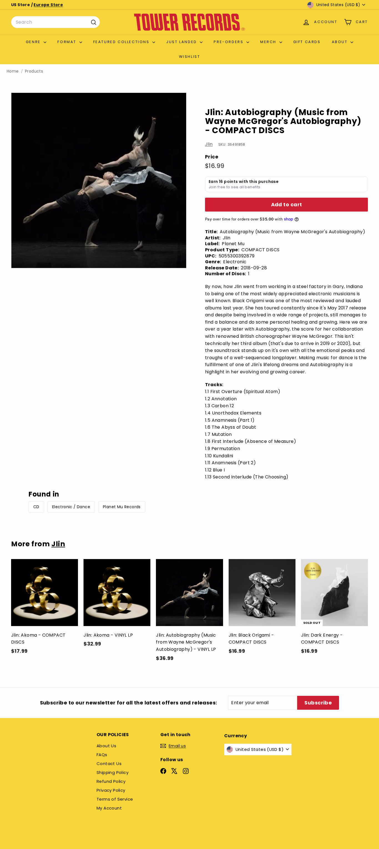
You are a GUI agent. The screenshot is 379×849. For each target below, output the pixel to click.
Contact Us (109, 763)
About (340, 41)
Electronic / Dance (71, 507)
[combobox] (55, 22)
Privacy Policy (111, 790)
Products (34, 71)
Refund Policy (111, 781)
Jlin (209, 144)
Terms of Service (115, 799)
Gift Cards (307, 41)
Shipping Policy (112, 772)
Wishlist (189, 56)
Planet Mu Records (122, 507)
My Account (109, 808)
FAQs (102, 755)
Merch (269, 41)
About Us (106, 746)
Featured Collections (122, 41)
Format (67, 41)
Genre (34, 41)
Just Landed (182, 41)
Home (13, 71)
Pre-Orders (229, 41)
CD (36, 507)
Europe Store (48, 5)
